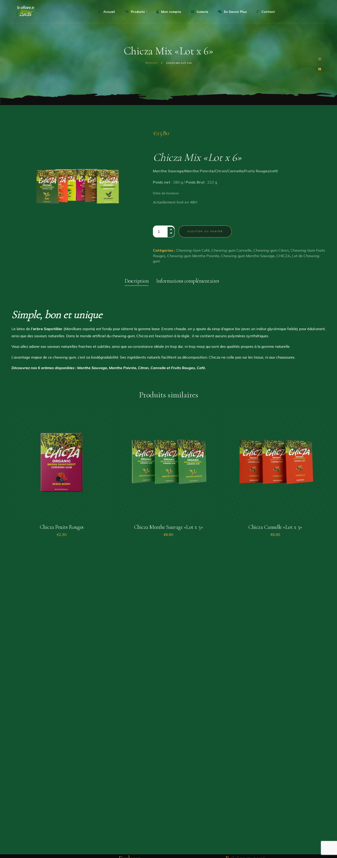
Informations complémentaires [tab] (187, 281)
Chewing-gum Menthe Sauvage (248, 256)
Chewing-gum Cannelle (231, 250)
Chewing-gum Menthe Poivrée (193, 256)
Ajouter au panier (205, 231)
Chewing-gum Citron (271, 250)
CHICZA (283, 256)
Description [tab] (137, 281)
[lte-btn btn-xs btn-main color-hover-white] (61, 519)
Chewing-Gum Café (193, 250)
